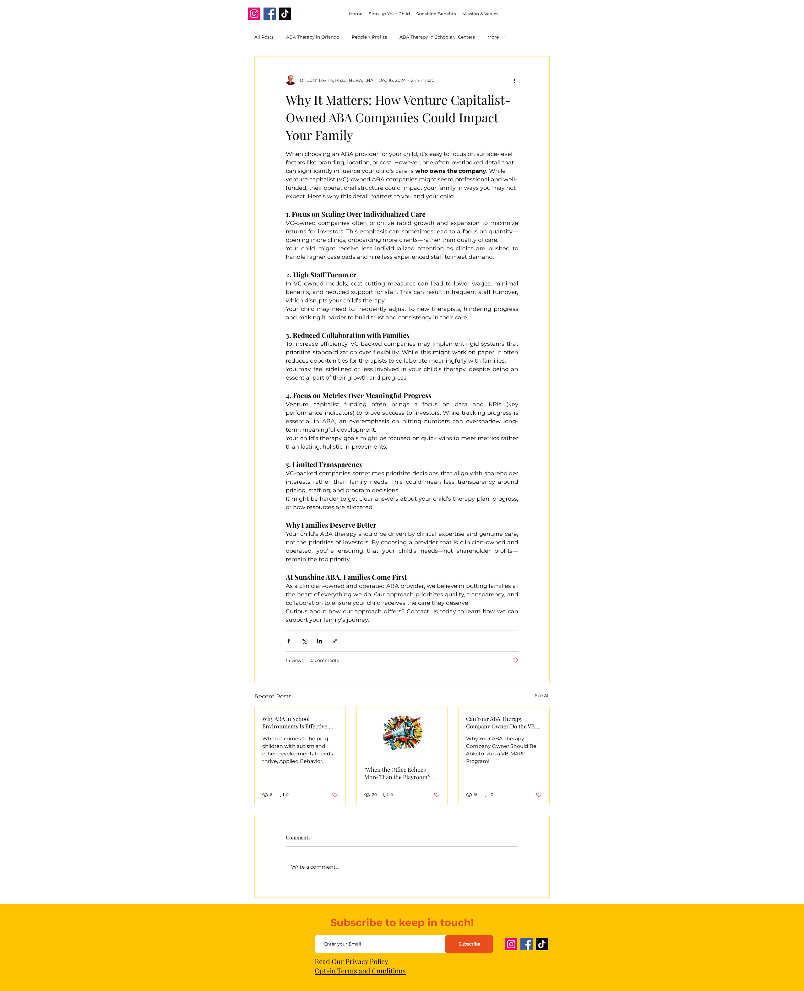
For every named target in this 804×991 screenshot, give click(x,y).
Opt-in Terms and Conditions (360, 970)
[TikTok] (285, 14)
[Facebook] (269, 14)
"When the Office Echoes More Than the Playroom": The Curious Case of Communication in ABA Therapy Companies (397, 773)
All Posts (264, 37)
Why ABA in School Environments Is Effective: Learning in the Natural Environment (295, 722)
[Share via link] (335, 641)
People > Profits (369, 37)
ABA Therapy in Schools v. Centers (437, 37)
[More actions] (514, 80)
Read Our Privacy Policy (351, 961)
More (493, 37)
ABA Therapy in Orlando (312, 37)
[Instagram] (254, 14)
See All (542, 695)
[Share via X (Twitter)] (304, 641)
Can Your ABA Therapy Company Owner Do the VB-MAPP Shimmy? (501, 722)
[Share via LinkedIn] (320, 641)
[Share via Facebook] (289, 641)
